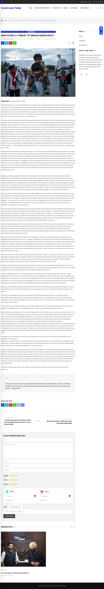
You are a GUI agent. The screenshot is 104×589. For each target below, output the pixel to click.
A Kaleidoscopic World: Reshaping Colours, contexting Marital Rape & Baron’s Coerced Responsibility (17, 422)
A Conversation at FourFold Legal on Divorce (15, 573)
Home (30, 8)
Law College (73, 8)
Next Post (67, 419)
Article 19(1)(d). (51, 261)
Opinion (65, 8)
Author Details (83, 45)
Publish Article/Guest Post (42, 8)
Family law (4, 570)
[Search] (99, 8)
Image (5, 507)
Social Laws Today (11, 8)
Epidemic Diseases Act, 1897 (19, 200)
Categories (82, 40)
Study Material (85, 8)
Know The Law (57, 8)
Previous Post (10, 418)
